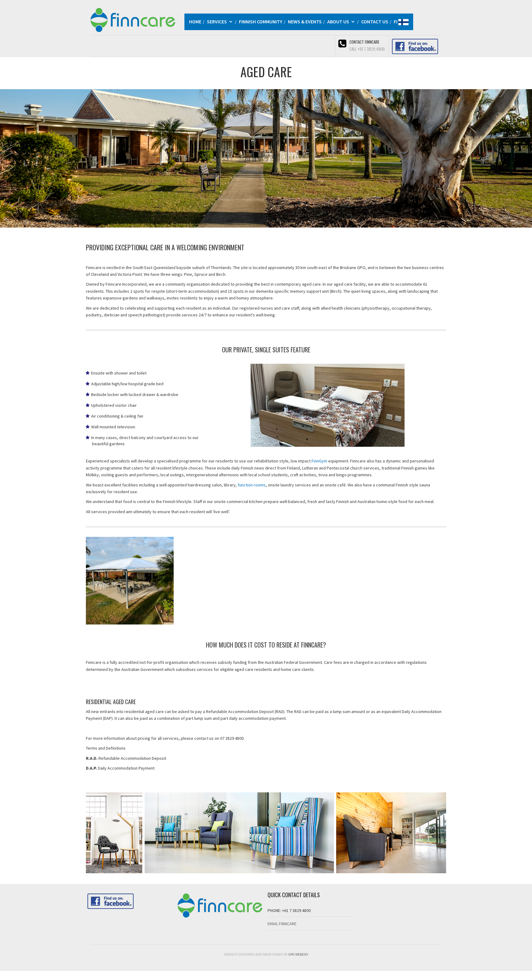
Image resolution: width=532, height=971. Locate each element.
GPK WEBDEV (298, 954)
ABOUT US (338, 21)
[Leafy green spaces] (220, 580)
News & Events (305, 21)
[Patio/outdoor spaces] (402, 580)
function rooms (252, 485)
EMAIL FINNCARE (282, 923)
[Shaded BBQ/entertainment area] (130, 580)
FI (396, 21)
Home (195, 21)
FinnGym (319, 461)
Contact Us (374, 21)
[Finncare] (133, 19)
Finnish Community (260, 21)
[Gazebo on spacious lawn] (311, 580)
